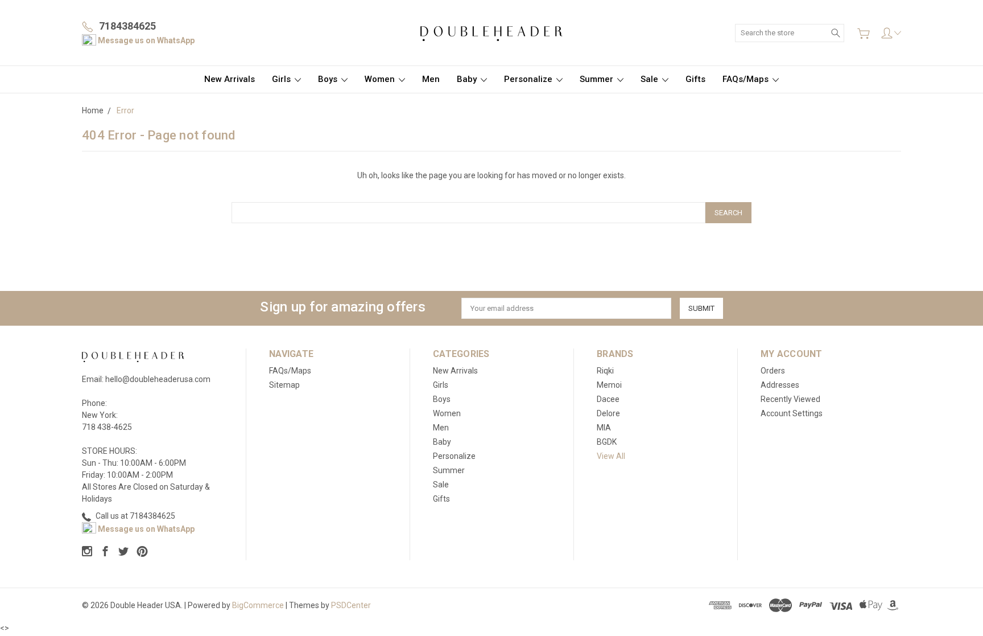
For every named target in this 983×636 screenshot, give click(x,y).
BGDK (607, 441)
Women (381, 79)
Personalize (529, 79)
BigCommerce (258, 605)
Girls (282, 79)
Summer (598, 79)
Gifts (695, 79)
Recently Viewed (790, 399)
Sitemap (284, 384)
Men (431, 79)
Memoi (609, 384)
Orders (773, 370)
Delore (608, 413)
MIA (604, 427)
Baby (468, 79)
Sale (650, 79)
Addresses (780, 384)
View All (611, 456)
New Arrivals (229, 79)
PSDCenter (351, 605)
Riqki (605, 370)
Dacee (608, 399)
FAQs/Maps (746, 79)
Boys (329, 79)
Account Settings (792, 413)
